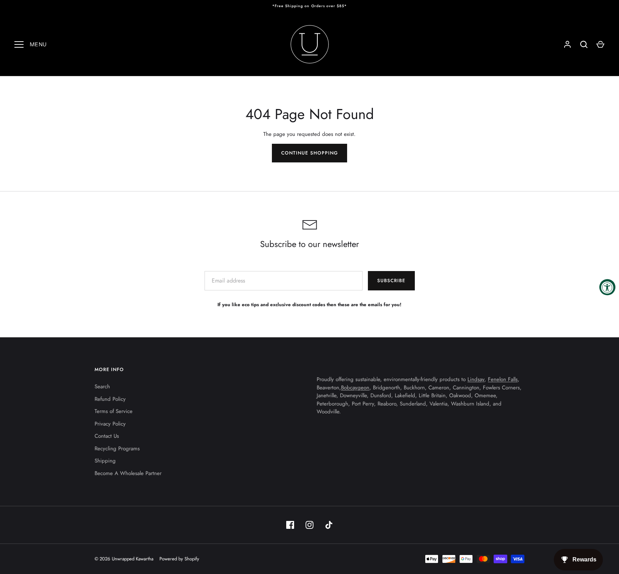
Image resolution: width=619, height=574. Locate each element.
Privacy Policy (110, 424)
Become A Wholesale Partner (128, 473)
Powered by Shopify (179, 558)
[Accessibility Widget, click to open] (607, 287)
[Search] (584, 44)
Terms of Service (114, 411)
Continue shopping (309, 153)
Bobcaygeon (355, 388)
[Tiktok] (329, 525)
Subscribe (391, 280)
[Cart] (600, 44)
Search (102, 386)
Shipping (105, 461)
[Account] (567, 44)
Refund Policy (110, 399)
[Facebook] (290, 525)
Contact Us (107, 436)
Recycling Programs (117, 448)
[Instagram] (309, 525)
